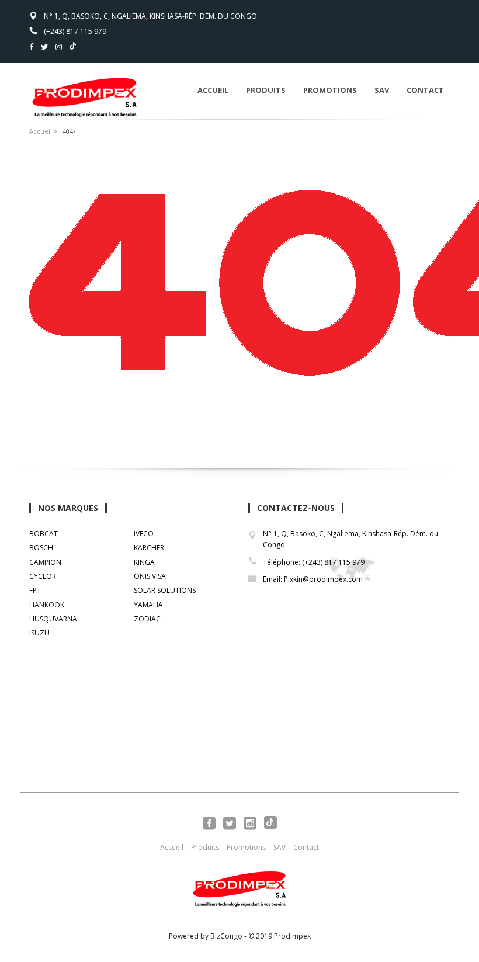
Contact (425, 90)
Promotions (330, 90)
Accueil (212, 90)
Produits (266, 90)
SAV (381, 90)
